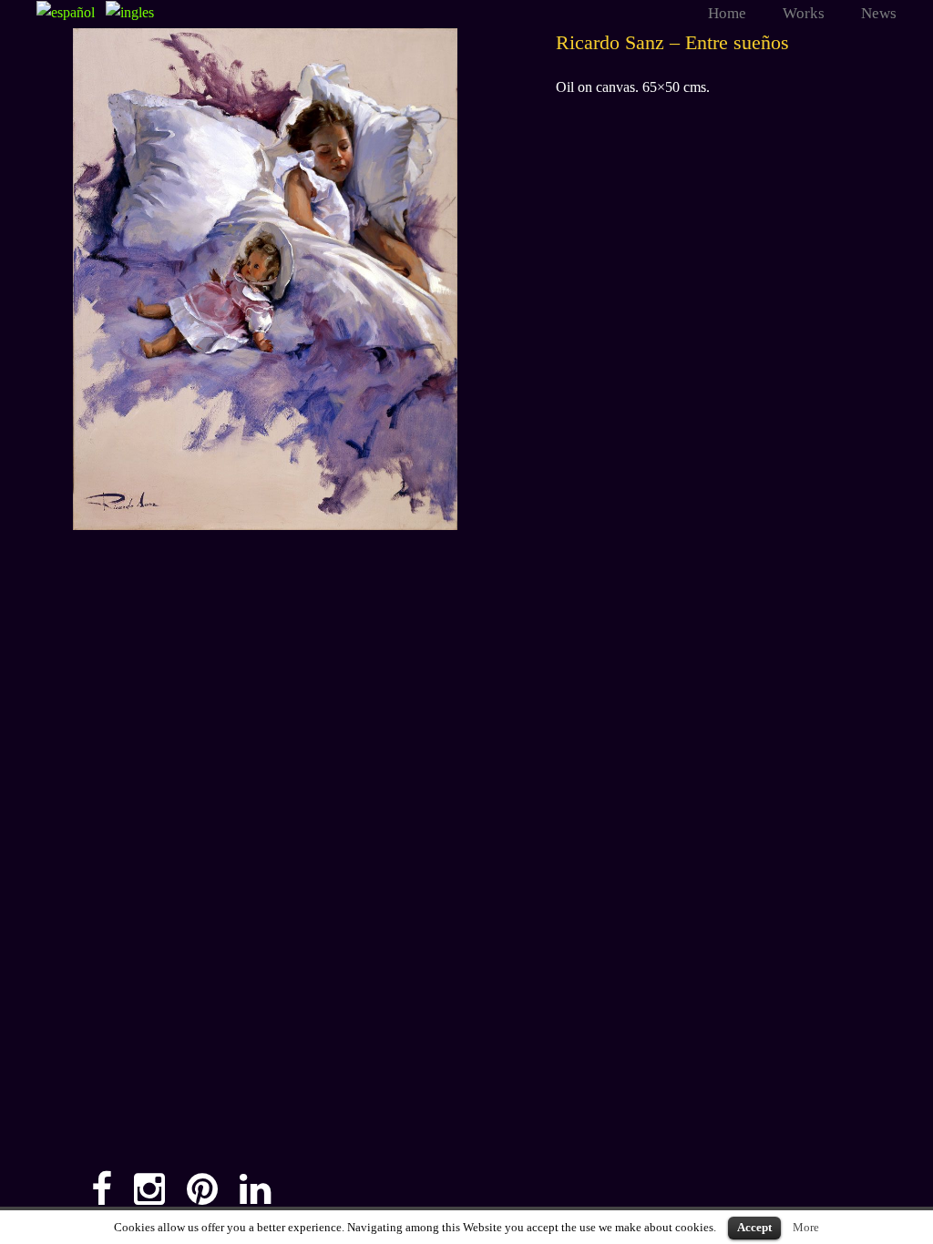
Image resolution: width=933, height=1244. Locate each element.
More (806, 1227)
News (879, 13)
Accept (754, 1227)
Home (727, 13)
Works (804, 13)
